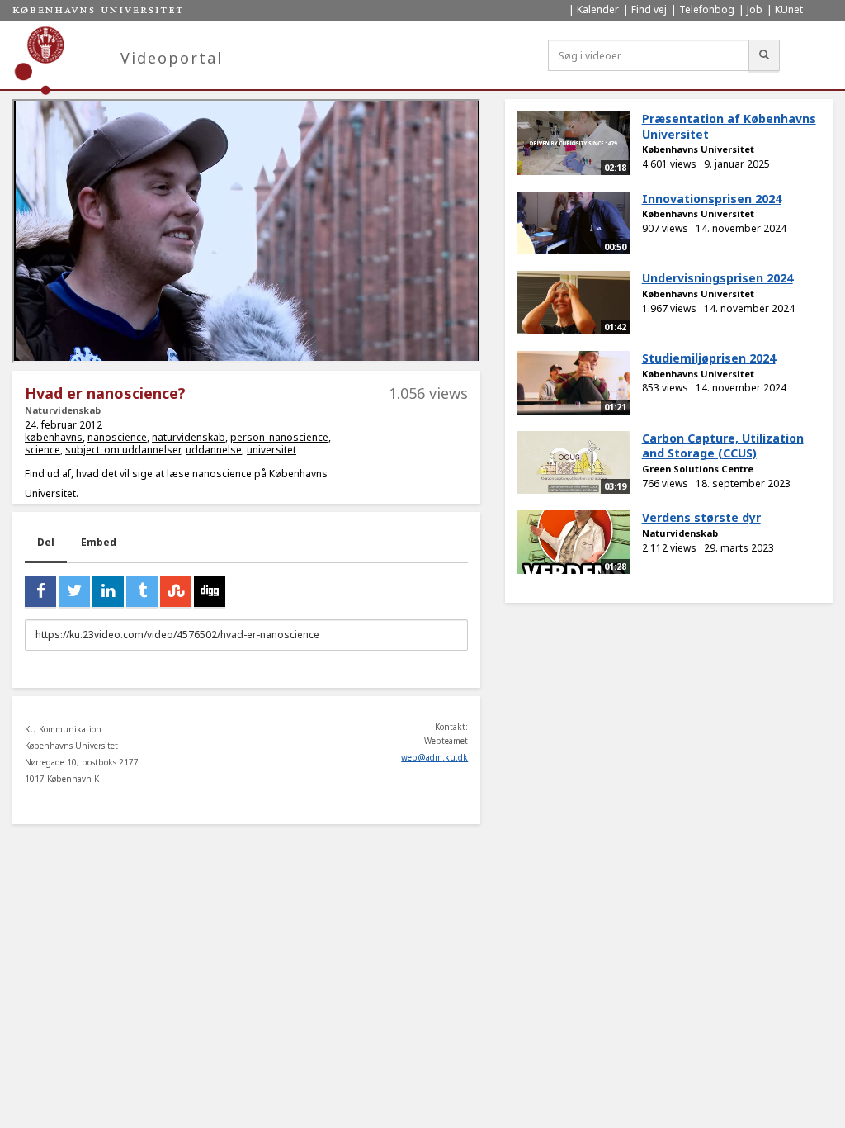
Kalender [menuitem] (598, 9)
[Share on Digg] (209, 591)
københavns (54, 437)
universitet (271, 450)
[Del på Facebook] (40, 591)
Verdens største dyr (701, 517)
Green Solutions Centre (697, 468)
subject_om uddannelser (123, 450)
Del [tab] (45, 542)
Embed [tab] (98, 542)
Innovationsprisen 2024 (711, 198)
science (42, 450)
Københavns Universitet (698, 149)
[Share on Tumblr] (142, 591)
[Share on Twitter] (74, 591)
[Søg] (764, 55)
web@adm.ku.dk (434, 757)
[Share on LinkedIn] (108, 591)
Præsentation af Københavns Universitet (729, 126)
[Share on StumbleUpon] (175, 591)
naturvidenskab (188, 437)
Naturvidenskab (63, 410)
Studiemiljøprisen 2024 (709, 358)
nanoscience (117, 437)
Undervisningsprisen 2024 (717, 278)
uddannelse (214, 450)
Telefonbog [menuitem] (706, 9)
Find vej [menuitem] (649, 9)
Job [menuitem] (754, 9)
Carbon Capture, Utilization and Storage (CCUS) (723, 446)
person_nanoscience (279, 437)
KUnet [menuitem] (789, 9)
